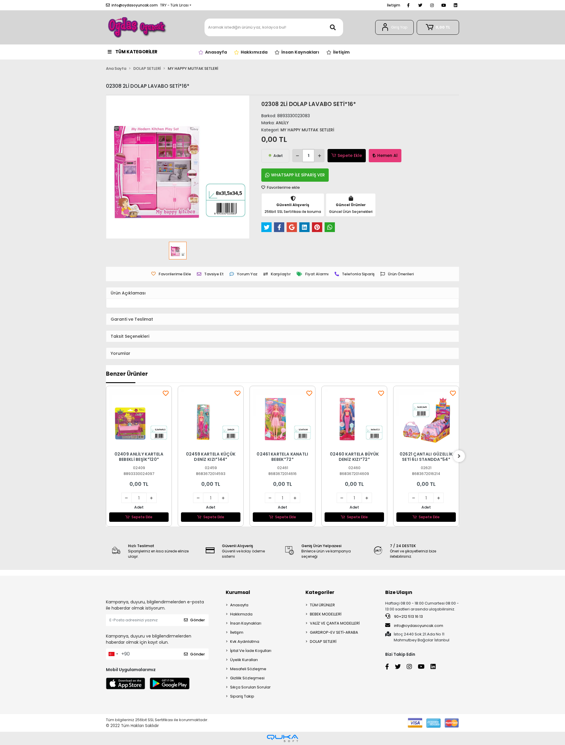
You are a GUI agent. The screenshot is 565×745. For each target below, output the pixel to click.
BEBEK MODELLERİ (325, 614)
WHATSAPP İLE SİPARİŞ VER (298, 175)
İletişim (393, 5)
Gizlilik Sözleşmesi (247, 678)
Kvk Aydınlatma (244, 641)
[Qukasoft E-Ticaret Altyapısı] (282, 738)
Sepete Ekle (350, 155)
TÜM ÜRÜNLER (322, 605)
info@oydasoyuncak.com (418, 625)
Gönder (197, 620)
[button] (394, 27)
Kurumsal (238, 592)
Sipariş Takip (242, 696)
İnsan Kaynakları (245, 623)
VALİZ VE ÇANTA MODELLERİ (335, 623)
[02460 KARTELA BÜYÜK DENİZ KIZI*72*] (354, 418)
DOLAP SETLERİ (323, 641)
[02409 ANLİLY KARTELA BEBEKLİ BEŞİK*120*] (139, 418)
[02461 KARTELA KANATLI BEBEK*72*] (282, 418)
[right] (459, 456)
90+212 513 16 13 (408, 616)
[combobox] (113, 654)
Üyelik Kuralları (244, 660)
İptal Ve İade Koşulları (250, 650)
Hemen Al (387, 155)
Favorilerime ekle (283, 187)
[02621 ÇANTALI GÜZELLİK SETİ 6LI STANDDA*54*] (426, 418)
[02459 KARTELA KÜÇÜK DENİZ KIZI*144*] (210, 418)
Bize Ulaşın (398, 592)
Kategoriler (319, 592)
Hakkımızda (241, 614)
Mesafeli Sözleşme (248, 669)
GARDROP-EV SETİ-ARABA (334, 632)
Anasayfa (239, 605)
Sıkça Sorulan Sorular (250, 687)
